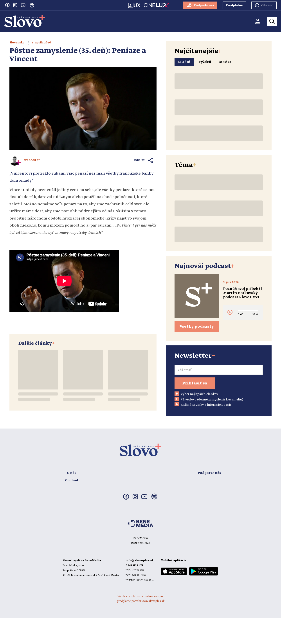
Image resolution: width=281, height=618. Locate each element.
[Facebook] (7, 5)
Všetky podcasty (197, 326)
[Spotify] (31, 5)
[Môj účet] (258, 21)
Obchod (71, 480)
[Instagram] (15, 5)
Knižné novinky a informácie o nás (206, 405)
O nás (71, 473)
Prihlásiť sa (194, 383)
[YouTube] (23, 5)
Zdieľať (139, 160)
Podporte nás (209, 473)
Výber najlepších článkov (199, 394)
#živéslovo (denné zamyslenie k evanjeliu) (212, 399)
